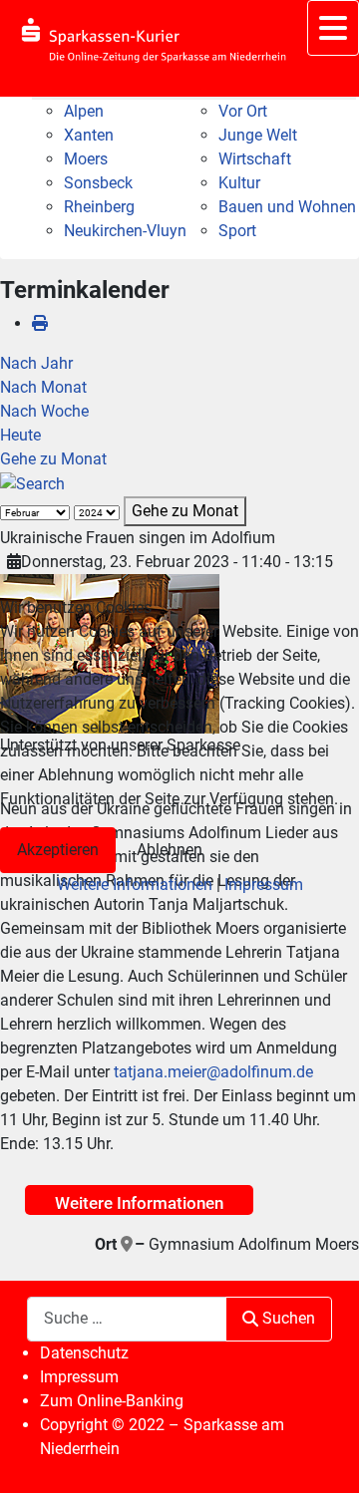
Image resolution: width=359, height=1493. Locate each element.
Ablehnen (169, 849)
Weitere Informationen (134, 884)
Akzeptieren (58, 849)
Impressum (263, 884)
